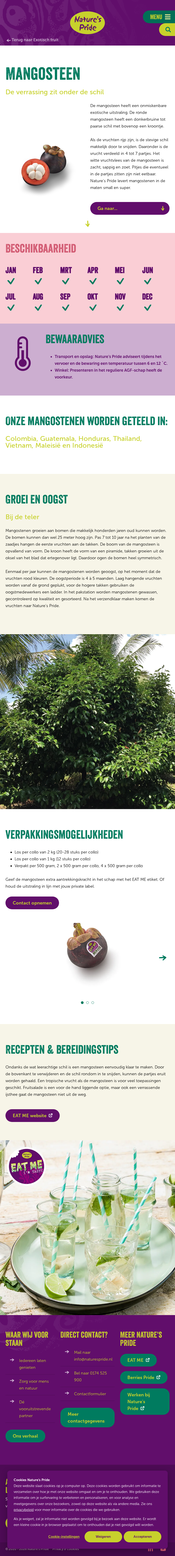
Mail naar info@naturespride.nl (93, 1356)
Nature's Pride (87, 22)
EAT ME (135, 1360)
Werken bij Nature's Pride (138, 1401)
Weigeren (103, 1537)
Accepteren (143, 1537)
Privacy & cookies (65, 1549)
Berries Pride (140, 1377)
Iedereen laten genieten (32, 1364)
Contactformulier (90, 1393)
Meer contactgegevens (86, 1417)
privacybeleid (24, 1510)
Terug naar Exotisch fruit (35, 39)
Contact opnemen (32, 903)
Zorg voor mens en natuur (34, 1385)
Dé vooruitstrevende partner (35, 1409)
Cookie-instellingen (64, 1537)
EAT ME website (29, 1115)
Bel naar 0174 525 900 (90, 1376)
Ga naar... (107, 208)
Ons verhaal (25, 1436)
